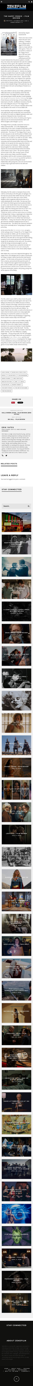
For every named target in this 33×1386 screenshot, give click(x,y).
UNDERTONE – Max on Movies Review (16, 1302)
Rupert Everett (17, 384)
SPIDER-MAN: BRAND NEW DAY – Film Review (16, 655)
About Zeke (16, 1368)
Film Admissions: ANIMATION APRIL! (16, 1123)
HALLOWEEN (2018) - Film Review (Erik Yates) (16, 413)
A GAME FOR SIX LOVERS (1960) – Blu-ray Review (16, 610)
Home (6, 1368)
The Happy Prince (7, 387)
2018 (26, 20)
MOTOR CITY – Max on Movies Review (16, 722)
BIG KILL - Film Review (16, 419)
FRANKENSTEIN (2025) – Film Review (16, 1279)
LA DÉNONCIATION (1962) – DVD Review (16, 677)
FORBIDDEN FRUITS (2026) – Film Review (16, 1190)
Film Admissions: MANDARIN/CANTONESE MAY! (16, 989)
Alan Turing (5, 372)
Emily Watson (17, 378)
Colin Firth (12, 375)
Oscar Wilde (5, 384)
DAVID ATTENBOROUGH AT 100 (16, 1101)
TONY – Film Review (16, 588)
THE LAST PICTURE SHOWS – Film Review (16, 521)
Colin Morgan (22, 375)
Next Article (16, 417)
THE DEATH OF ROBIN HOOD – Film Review (16, 922)
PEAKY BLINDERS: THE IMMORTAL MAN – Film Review (16, 1168)
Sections (11, 1370)
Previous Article (16, 410)
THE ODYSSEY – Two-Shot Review (16, 744)
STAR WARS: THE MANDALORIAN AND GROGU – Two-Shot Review (16, 1056)
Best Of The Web (11, 1371)
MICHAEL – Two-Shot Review (16, 1146)
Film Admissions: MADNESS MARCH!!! (16, 1235)
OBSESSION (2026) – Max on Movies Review (16, 1078)
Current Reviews (15, 22)
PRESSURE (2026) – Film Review (16, 1034)
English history (7, 381)
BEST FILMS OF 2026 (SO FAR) (16, 789)
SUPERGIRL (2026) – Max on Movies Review (16, 878)
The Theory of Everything (13, 158)
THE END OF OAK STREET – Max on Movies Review (16, 565)
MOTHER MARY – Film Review (16, 1213)
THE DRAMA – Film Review (17, 1257)
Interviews (22, 1370)
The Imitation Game (21, 387)
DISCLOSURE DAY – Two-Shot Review (16, 945)
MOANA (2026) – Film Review (16, 766)
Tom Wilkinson (6, 391)
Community (25, 1371)
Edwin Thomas (6, 378)
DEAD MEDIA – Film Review (16, 633)
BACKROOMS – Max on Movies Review (16, 1011)
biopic (4, 375)
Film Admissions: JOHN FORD (16, 856)
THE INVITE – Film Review (16, 811)
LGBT (16, 381)
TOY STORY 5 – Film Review (16, 900)
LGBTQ (22, 381)
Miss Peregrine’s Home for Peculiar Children (13, 98)
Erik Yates (9, 20)
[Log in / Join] (31, 2)
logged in (11, 479)
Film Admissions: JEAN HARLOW (16, 699)
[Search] (29, 2)
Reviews (27, 1368)
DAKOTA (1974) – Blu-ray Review (16, 967)
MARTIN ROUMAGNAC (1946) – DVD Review (16, 543)
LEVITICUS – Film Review (16, 833)
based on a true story (19, 372)
